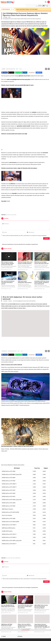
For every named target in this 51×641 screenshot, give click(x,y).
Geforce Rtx (10, 557)
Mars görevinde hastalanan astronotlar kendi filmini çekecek (7, 283)
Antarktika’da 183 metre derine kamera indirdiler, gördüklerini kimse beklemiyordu (41, 283)
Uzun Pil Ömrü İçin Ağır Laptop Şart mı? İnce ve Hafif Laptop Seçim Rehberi (25, 607)
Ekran (7, 557)
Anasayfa (5, 17)
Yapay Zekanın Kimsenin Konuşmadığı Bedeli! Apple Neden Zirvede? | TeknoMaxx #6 (42, 626)
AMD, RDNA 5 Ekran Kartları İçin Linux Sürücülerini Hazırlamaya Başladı (41, 607)
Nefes (15, 214)
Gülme (9, 214)
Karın (11, 214)
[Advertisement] (25, 61)
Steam (19, 557)
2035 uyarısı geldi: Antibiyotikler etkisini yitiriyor (25, 282)
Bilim (9, 17)
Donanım (10, 301)
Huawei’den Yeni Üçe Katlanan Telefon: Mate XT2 (27, 9)
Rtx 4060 (16, 557)
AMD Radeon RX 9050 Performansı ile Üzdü (6, 625)
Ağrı (6, 214)
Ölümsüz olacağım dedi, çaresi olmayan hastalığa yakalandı (25, 262)
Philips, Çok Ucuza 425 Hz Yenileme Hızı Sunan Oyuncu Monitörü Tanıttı (25, 626)
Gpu (13, 557)
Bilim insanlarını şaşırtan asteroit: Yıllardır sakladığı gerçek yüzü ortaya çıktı (7, 263)
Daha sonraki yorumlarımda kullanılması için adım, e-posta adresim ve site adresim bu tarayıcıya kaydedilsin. (25, 235)
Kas (13, 214)
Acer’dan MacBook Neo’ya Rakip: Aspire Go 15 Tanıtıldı (8, 606)
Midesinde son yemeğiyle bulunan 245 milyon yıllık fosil (41, 262)
